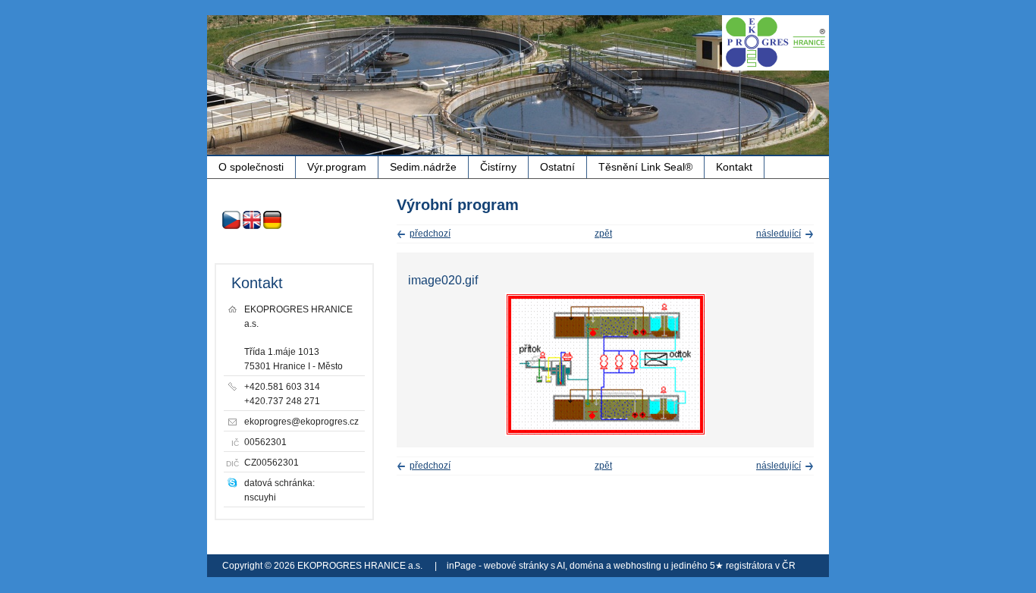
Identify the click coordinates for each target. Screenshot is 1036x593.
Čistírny (498, 167)
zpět (603, 233)
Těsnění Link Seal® (645, 167)
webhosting (637, 565)
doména (587, 565)
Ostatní (557, 167)
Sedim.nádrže (423, 167)
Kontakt (734, 167)
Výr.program (336, 167)
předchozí (430, 233)
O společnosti (251, 167)
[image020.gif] (605, 433)
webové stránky (516, 565)
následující (778, 233)
